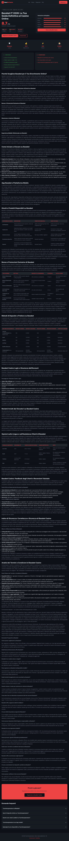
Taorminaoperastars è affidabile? (11, 808)
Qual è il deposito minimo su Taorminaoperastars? (16, 813)
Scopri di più (23, 35)
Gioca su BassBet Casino (51, 29)
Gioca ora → (63, 2)
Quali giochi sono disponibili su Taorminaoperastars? (16, 827)
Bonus (32, 2)
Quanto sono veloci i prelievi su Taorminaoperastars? (16, 817)
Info (29, 2)
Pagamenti (38, 2)
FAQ (43, 2)
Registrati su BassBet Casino (10, 35)
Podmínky (38, 838)
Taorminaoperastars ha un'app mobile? (13, 822)
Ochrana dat (32, 838)
